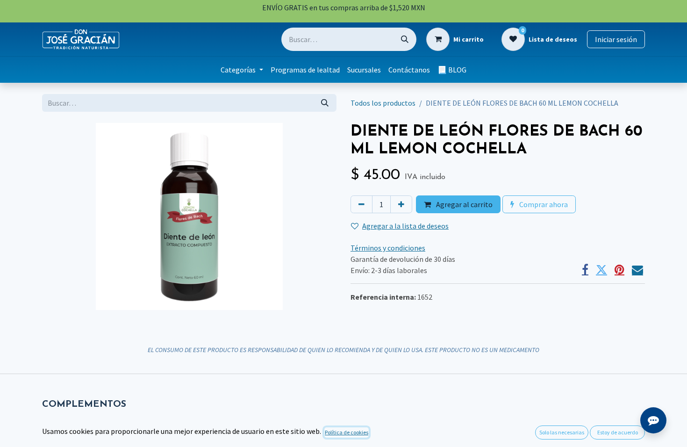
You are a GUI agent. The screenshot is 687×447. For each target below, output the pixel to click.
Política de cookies (346, 432)
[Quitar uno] (361, 204)
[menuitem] (241, 69)
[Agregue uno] (401, 204)
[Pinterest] (619, 269)
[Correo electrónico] (637, 269)
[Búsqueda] (404, 39)
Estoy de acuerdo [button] (617, 432)
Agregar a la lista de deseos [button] (405, 226)
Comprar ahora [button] (543, 204)
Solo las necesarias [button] (561, 432)
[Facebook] (585, 269)
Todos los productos (383, 103)
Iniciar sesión (616, 39)
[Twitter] (601, 269)
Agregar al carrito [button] (464, 204)
